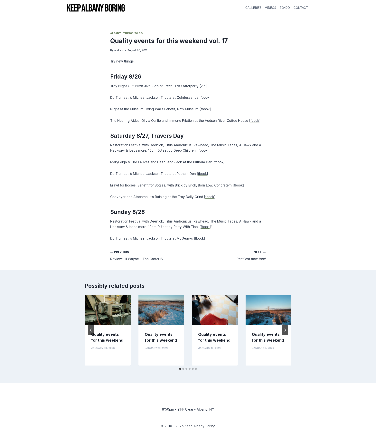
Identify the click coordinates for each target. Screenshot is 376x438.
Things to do (133, 33)
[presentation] (108, 310)
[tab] (180, 369)
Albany (115, 33)
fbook (205, 98)
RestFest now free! (251, 256)
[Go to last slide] (91, 330)
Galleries (253, 8)
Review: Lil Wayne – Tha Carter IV (137, 256)
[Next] (285, 330)
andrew (119, 50)
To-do (285, 8)
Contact (301, 8)
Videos (270, 8)
